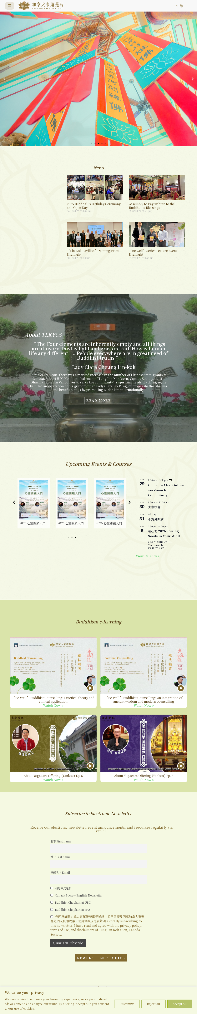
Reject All (153, 1004)
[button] (4, 79)
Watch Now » (53, 705)
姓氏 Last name (60, 857)
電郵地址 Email (60, 872)
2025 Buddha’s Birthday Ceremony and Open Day (94, 206)
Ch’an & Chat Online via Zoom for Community (166, 490)
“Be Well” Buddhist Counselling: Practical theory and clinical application (53, 700)
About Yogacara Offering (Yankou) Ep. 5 (143, 775)
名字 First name (60, 841)
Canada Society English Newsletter (78, 895)
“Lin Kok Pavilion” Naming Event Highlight (93, 252)
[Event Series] (170, 479)
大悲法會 (154, 507)
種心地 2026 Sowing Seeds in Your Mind (164, 533)
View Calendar (147, 556)
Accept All (180, 1004)
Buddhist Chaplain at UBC (72, 902)
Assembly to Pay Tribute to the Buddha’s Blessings (152, 206)
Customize (127, 1004)
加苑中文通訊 (62, 888)
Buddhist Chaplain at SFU (72, 909)
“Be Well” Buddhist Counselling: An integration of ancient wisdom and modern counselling (143, 700)
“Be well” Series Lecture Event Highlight (153, 252)
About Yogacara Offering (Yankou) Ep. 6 (53, 775)
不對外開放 (156, 519)
